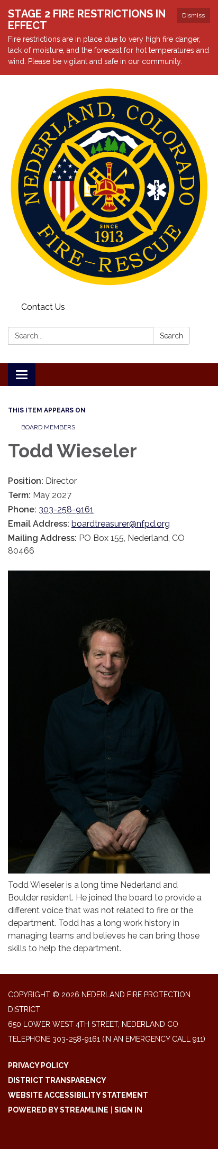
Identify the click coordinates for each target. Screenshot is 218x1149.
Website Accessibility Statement (78, 1095)
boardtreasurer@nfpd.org (120, 524)
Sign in (128, 1110)
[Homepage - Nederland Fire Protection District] (109, 187)
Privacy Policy (38, 1065)
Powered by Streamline (58, 1110)
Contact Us (43, 307)
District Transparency (57, 1080)
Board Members (48, 427)
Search (171, 336)
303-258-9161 (66, 509)
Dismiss (193, 15)
